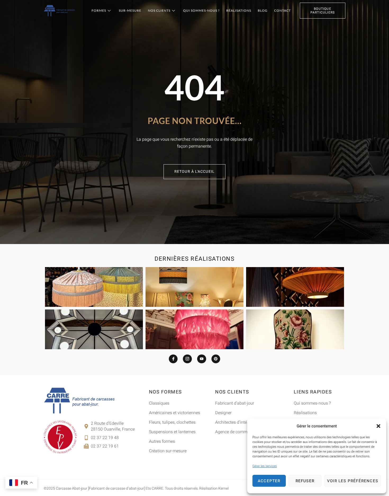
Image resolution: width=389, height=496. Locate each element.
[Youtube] (201, 359)
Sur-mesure (130, 10)
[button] (378, 426)
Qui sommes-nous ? (201, 10)
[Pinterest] (215, 359)
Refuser (305, 481)
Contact (282, 10)
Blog (263, 10)
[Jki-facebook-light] (173, 359)
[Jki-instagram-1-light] (187, 359)
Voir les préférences (352, 481)
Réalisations (238, 10)
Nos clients (159, 10)
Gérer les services (264, 466)
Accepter (269, 481)
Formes (99, 10)
